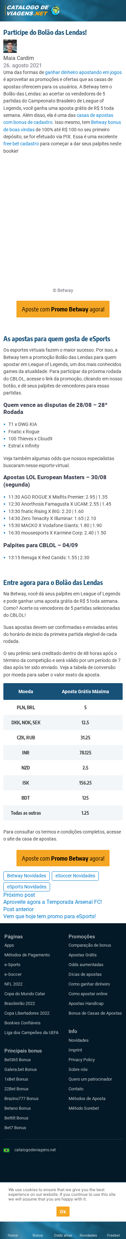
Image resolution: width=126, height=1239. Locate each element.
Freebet (113, 1235)
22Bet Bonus (16, 1088)
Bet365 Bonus (17, 1059)
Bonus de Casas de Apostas (95, 1013)
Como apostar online (88, 993)
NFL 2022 (13, 984)
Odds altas (63, 1235)
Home (13, 1235)
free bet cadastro (21, 143)
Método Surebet (84, 1108)
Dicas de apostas (85, 974)
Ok (63, 1211)
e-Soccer (13, 974)
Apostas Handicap (86, 1003)
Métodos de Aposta (87, 1098)
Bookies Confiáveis (22, 1022)
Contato (76, 1088)
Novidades (79, 1040)
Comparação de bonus (90, 945)
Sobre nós (78, 1069)
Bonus (38, 1235)
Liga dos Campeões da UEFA (31, 1032)
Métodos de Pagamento (27, 954)
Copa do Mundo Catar (24, 993)
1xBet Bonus (16, 1079)
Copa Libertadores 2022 (26, 1013)
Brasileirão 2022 (19, 1003)
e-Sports (12, 964)
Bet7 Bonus (15, 1127)
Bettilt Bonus (16, 1117)
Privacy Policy (82, 1059)
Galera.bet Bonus (20, 1069)
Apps (9, 945)
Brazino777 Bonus (21, 1098)
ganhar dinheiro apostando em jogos (83, 72)
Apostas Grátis (83, 954)
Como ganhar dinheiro (89, 984)
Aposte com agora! (63, 309)
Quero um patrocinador (90, 1079)
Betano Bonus (17, 1108)
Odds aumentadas (86, 964)
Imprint (75, 1049)
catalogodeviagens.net (35, 1150)
